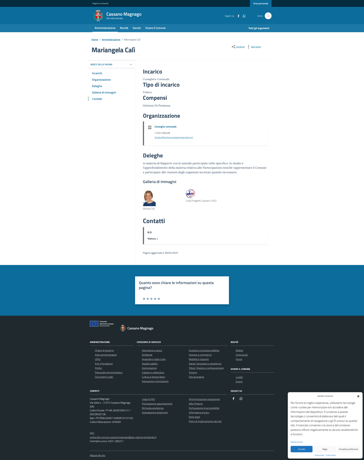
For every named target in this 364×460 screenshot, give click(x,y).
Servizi (137, 28)
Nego (324, 449)
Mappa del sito (97, 455)
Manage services (297, 441)
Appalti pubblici (150, 364)
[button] (358, 396)
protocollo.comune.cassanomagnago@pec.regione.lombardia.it (123, 437)
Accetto (301, 449)
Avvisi (239, 359)
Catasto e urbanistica (153, 372)
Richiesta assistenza (153, 408)
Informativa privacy (199, 412)
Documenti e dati (104, 377)
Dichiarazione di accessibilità (204, 408)
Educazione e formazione (155, 381)
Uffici (98, 359)
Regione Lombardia (100, 3)
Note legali (194, 417)
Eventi (239, 381)
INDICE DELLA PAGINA (101, 64)
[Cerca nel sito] (268, 15)
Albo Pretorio (196, 404)
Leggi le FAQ (148, 399)
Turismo (193, 372)
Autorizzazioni (149, 368)
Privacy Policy (319, 455)
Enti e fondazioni (104, 364)
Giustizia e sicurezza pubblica (204, 350)
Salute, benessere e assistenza (205, 364)
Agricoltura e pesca (152, 350)
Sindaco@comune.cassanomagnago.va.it (174, 137)
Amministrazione (105, 28)
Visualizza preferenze (348, 449)
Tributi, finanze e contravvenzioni (206, 368)
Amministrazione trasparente (204, 399)
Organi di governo (104, 350)
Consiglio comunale (165, 126)
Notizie (239, 350)
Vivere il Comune (155, 28)
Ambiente (147, 355)
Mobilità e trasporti (199, 359)
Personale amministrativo (108, 372)
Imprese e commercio (200, 355)
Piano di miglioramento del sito (205, 421)
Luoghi (239, 377)
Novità (124, 28)
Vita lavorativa (196, 377)
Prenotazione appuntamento (157, 404)
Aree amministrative (106, 355)
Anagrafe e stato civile (154, 359)
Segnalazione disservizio (155, 412)
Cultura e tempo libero (153, 377)
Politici (98, 368)
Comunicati (242, 355)
